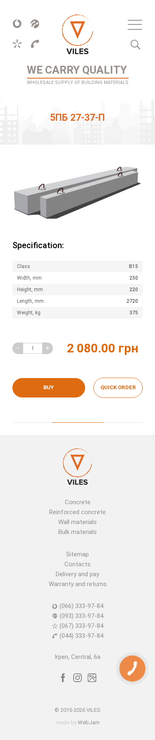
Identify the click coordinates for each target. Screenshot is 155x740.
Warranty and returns (78, 584)
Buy (48, 387)
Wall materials (77, 522)
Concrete (78, 502)
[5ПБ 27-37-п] (77, 192)
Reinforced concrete (77, 512)
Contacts (77, 564)
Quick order (118, 387)
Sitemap (77, 554)
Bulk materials (77, 532)
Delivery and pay (77, 574)
